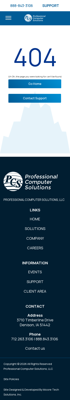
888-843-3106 (21, 5)
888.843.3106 (47, 338)
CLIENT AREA (35, 291)
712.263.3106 (22, 338)
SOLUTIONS (35, 228)
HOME (35, 218)
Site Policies (11, 379)
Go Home (34, 84)
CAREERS (35, 247)
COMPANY (35, 238)
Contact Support (35, 98)
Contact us (35, 348)
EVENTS (35, 271)
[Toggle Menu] (8, 18)
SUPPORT (50, 5)
